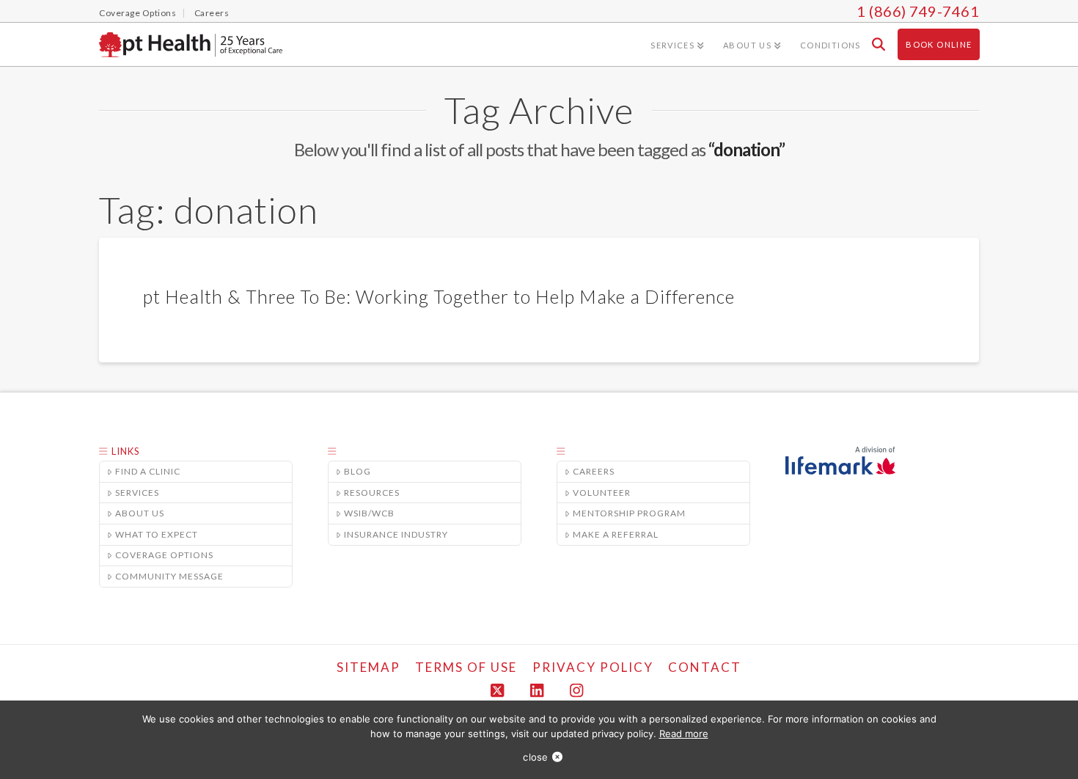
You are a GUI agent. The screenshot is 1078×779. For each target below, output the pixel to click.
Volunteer (602, 492)
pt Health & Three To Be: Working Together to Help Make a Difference (439, 296)
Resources (372, 492)
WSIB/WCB (369, 513)
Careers (594, 471)
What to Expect (156, 534)
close (535, 757)
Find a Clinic (147, 471)
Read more (683, 733)
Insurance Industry (396, 534)
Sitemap (368, 667)
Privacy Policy (592, 667)
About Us (139, 513)
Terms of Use (466, 667)
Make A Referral (616, 534)
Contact (704, 667)
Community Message (169, 576)
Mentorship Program (629, 513)
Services (137, 492)
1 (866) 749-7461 (918, 11)
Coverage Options (164, 554)
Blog (357, 471)
